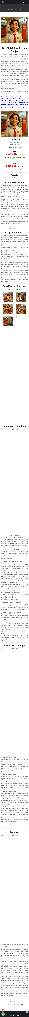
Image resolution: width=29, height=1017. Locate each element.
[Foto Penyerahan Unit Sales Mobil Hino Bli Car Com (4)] (21, 309)
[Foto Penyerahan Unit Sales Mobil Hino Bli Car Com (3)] (8, 309)
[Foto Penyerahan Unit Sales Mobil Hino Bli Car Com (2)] (21, 297)
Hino (4, 18)
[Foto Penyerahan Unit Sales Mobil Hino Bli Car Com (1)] (8, 297)
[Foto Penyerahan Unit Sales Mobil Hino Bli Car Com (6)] (21, 369)
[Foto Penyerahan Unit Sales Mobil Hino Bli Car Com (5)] (8, 321)
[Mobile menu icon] (27, 2)
